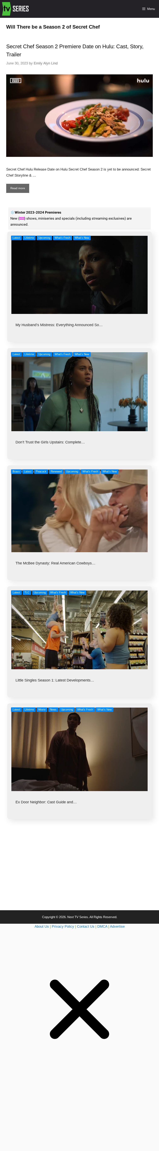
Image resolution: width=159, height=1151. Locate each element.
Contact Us (85, 926)
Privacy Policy (63, 926)
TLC (26, 592)
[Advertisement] (79, 873)
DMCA (102, 926)
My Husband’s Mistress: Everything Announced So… (59, 325)
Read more (17, 188)
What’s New (82, 237)
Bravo (16, 471)
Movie (42, 709)
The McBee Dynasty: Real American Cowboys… (55, 563)
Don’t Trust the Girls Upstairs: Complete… (50, 442)
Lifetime (29, 237)
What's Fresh (62, 237)
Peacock (41, 471)
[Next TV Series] (16, 9)
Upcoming (44, 237)
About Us (42, 926)
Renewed (56, 471)
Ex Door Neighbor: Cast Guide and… (46, 802)
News (53, 709)
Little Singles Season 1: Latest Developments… (55, 680)
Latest (16, 237)
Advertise (117, 926)
